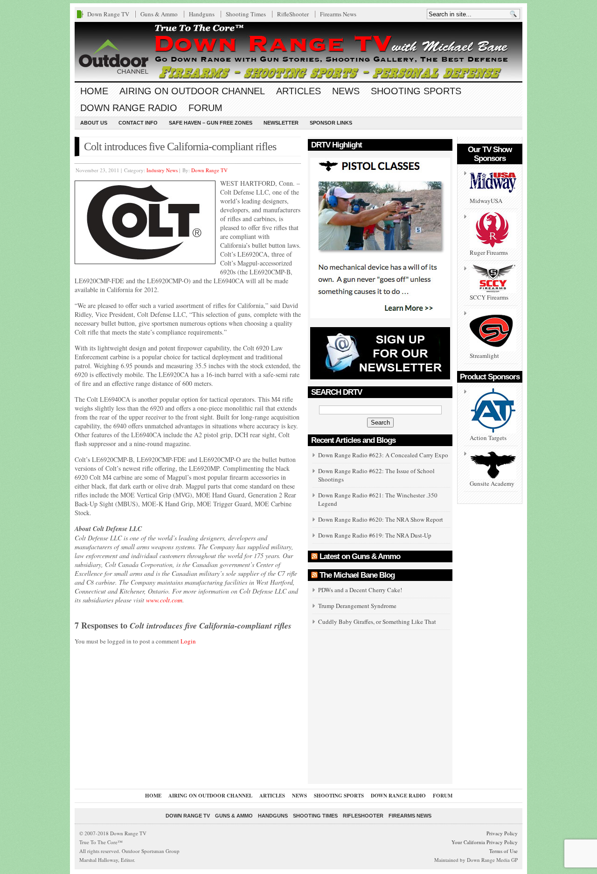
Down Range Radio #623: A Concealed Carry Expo (383, 455)
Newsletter (281, 123)
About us (93, 123)
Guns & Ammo (159, 14)
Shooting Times (246, 14)
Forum (205, 108)
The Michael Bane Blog (357, 575)
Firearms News (338, 14)
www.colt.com (164, 599)
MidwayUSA (486, 200)
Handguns (202, 14)
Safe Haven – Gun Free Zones (210, 123)
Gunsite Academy (492, 483)
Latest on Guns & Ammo (359, 556)
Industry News (162, 170)
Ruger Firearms (489, 252)
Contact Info (138, 123)
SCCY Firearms (489, 297)
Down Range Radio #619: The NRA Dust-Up (374, 535)
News (346, 91)
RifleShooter (293, 14)
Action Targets (488, 438)
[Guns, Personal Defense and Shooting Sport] (298, 51)
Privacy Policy (502, 833)
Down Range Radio (128, 108)
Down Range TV (108, 14)
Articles (298, 91)
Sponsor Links (331, 123)
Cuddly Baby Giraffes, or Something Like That (377, 621)
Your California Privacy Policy (484, 842)
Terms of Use (503, 850)
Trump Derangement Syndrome (357, 605)
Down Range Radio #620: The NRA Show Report (380, 519)
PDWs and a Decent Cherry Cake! (360, 590)
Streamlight (484, 355)
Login (188, 641)
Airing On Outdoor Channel (192, 91)
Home (94, 91)
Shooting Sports (416, 91)
